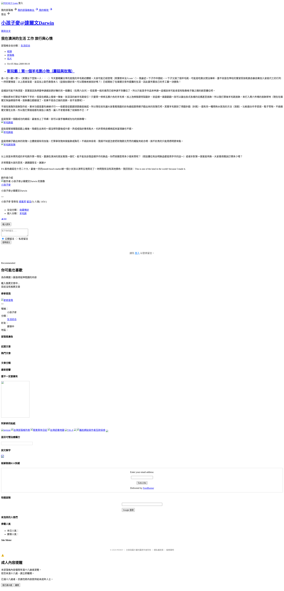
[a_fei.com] (6, 430)
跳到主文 (6, 31)
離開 (17, 585)
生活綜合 (25, 45)
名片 (9, 58)
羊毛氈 (23, 213)
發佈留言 (6, 242)
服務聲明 (170, 550)
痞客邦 (22, 201)
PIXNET (120, 550)
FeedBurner (148, 488)
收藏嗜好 (24, 210)
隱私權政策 (158, 550)
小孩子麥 (6, 185)
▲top (4, 218)
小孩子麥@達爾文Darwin (27, 23)
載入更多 (6, 224)
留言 (29, 201)
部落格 (10, 55)
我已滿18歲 (7, 585)
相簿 (9, 51)
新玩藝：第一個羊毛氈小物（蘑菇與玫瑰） (41, 71)
